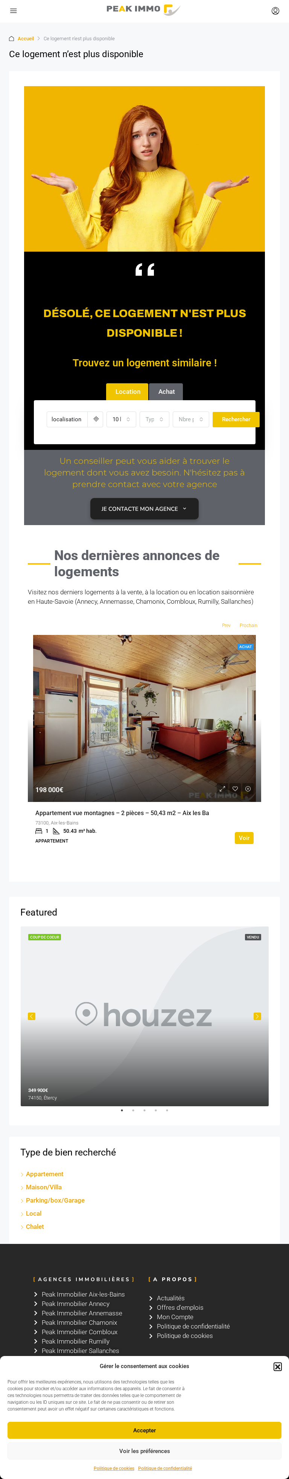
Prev (226, 625)
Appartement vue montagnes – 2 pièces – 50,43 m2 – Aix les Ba (122, 813)
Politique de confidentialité (165, 1468)
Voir (244, 838)
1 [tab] (125, 1113)
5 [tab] (171, 1113)
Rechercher (236, 419)
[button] (277, 1366)
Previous (31, 1016)
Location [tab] (128, 391)
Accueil (26, 38)
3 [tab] (148, 1113)
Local (33, 1213)
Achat (245, 647)
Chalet (35, 1226)
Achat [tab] (166, 391)
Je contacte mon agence (140, 509)
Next (257, 1016)
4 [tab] (159, 1113)
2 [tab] (137, 1113)
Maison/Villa (44, 1187)
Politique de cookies (114, 1468)
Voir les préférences (144, 1451)
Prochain (248, 625)
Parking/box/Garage (55, 1200)
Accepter (144, 1430)
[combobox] (121, 419)
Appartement (45, 1174)
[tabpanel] (145, 1016)
